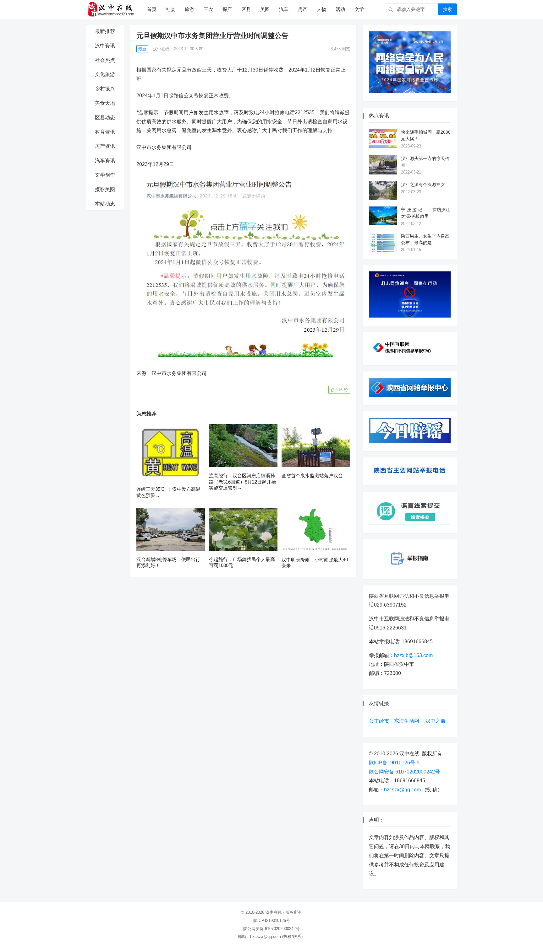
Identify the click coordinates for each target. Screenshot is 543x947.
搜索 (447, 9)
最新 (142, 48)
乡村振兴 (105, 88)
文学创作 (105, 175)
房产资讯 (105, 146)
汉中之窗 (435, 721)
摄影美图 (105, 189)
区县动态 (105, 117)
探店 (227, 9)
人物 (321, 9)
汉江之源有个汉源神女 (423, 184)
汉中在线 (161, 48)
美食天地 (105, 103)
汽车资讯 (105, 160)
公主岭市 (379, 721)
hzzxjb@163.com (413, 655)
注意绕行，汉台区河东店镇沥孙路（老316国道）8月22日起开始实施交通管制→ (242, 481)
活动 (340, 9)
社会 (170, 9)
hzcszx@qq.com (402, 789)
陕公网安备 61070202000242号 (404, 771)
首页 (151, 9)
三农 (208, 9)
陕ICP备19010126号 (271, 920)
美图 (265, 9)
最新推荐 (105, 31)
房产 (302, 9)
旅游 (189, 9)
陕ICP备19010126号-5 (394, 762)
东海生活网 (406, 721)
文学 (359, 9)
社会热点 (105, 60)
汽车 (283, 9)
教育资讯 (105, 132)
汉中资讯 (105, 45)
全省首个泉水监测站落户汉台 (312, 475)
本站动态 (105, 203)
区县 (246, 9)
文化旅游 (105, 74)
